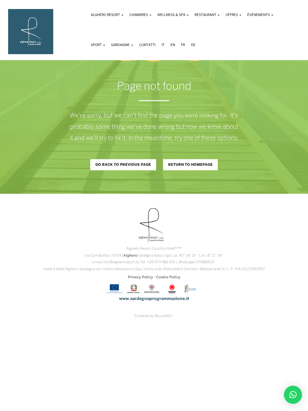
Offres (232, 15)
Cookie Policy (168, 277)
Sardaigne (121, 45)
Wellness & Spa (171, 15)
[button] (293, 395)
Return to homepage (190, 164)
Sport (97, 45)
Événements (259, 15)
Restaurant (206, 15)
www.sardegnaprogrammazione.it (154, 299)
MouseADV (164, 316)
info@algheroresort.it (120, 262)
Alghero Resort (106, 15)
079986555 (205, 262)
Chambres (139, 15)
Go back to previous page (123, 164)
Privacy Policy (140, 277)
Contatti (147, 45)
